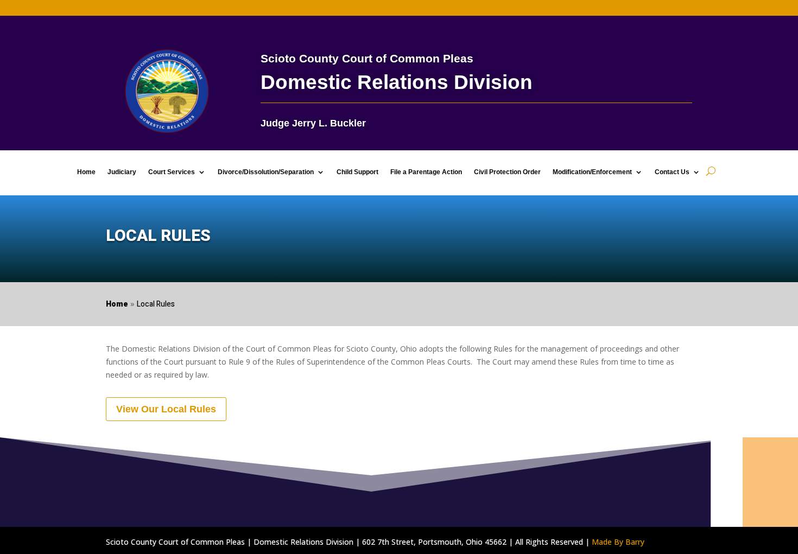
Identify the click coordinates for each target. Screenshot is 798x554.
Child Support (357, 172)
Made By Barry (618, 542)
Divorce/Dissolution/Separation (266, 172)
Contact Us (672, 172)
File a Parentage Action (426, 172)
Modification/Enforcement (592, 172)
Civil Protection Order (507, 172)
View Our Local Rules (166, 409)
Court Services (171, 172)
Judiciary (121, 172)
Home (86, 172)
